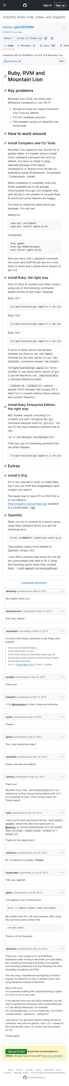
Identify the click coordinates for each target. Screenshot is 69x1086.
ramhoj (10, 776)
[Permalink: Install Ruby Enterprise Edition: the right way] (5, 407)
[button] (45, 38)
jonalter (10, 677)
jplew (9, 892)
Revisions (28, 45)
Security (29, 1070)
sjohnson (11, 948)
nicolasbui (11, 631)
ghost (9, 736)
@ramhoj (10, 827)
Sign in (47, 5)
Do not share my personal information (48, 1072)
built (8, 812)
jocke (9, 717)
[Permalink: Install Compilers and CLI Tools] (5, 143)
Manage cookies (21, 1072)
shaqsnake (12, 872)
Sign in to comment (52, 1055)
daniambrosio (13, 611)
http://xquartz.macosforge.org (27, 503)
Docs (59, 1070)
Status (38, 1070)
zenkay (7, 27)
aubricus (11, 852)
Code (10, 45)
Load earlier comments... (34, 582)
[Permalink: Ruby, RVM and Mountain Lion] (5, 76)
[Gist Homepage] (25, 5)
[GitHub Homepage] (25, 1077)
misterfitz (11, 756)
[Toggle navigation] (4, 5)
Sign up (60, 5)
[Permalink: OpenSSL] (5, 515)
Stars (49, 45)
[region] (34, 320)
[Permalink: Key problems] (5, 90)
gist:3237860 (24, 27)
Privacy (19, 1070)
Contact (7, 1072)
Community (49, 1070)
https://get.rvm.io (25, 664)
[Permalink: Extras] (5, 466)
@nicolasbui (19, 704)
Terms (10, 1070)
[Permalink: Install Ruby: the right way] (5, 278)
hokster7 (11, 697)
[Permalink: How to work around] (5, 133)
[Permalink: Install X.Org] (5, 475)
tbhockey (11, 591)
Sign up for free (16, 1051)
